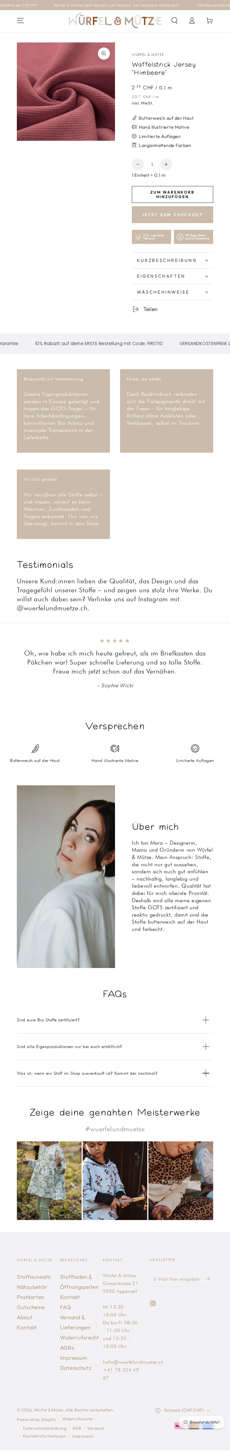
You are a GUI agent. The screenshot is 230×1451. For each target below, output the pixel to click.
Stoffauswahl (33, 1276)
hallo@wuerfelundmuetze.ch (133, 1362)
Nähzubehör (32, 1287)
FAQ (65, 1307)
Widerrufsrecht (79, 1337)
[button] (174, 20)
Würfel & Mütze (148, 55)
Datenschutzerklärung (44, 1428)
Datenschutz (75, 1367)
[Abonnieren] (209, 1278)
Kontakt (27, 1327)
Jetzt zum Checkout (172, 214)
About (25, 1317)
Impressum (73, 1357)
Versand (95, 1428)
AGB (76, 1428)
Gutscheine (31, 1307)
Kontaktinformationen (44, 1436)
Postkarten (30, 1297)
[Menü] (20, 20)
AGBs (67, 1347)
